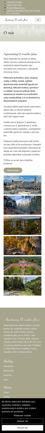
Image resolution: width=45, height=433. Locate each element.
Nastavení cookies (22, 415)
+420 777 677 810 (14, 5)
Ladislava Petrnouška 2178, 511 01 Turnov (23, 11)
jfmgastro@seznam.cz (16, 8)
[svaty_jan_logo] (16, 19)
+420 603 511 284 (14, 2)
